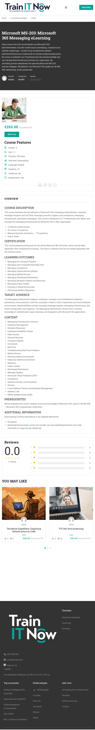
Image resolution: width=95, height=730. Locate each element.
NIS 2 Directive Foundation (15, 719)
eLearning (66, 623)
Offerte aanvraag (69, 701)
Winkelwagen (43, 690)
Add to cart (12, 134)
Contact (65, 706)
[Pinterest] (55, 185)
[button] (45, 548)
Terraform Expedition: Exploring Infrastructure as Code (24, 530)
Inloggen (86, 7)
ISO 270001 (9, 714)
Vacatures (37, 706)
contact (32, 425)
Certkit (33, 18)
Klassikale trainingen (71, 617)
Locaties (36, 695)
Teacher (11, 76)
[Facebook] (45, 185)
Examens (66, 628)
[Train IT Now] (27, 7)
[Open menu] (66, 7)
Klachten (66, 695)
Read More (24, 503)
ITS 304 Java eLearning (71, 528)
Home (4, 18)
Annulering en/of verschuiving (75, 690)
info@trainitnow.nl (15, 660)
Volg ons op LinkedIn (10, 667)
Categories (22, 76)
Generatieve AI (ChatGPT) (15, 699)
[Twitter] (50, 185)
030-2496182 (13, 654)
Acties (35, 717)
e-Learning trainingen (19, 18)
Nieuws (36, 712)
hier (26, 428)
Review (33, 76)
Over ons (37, 701)
